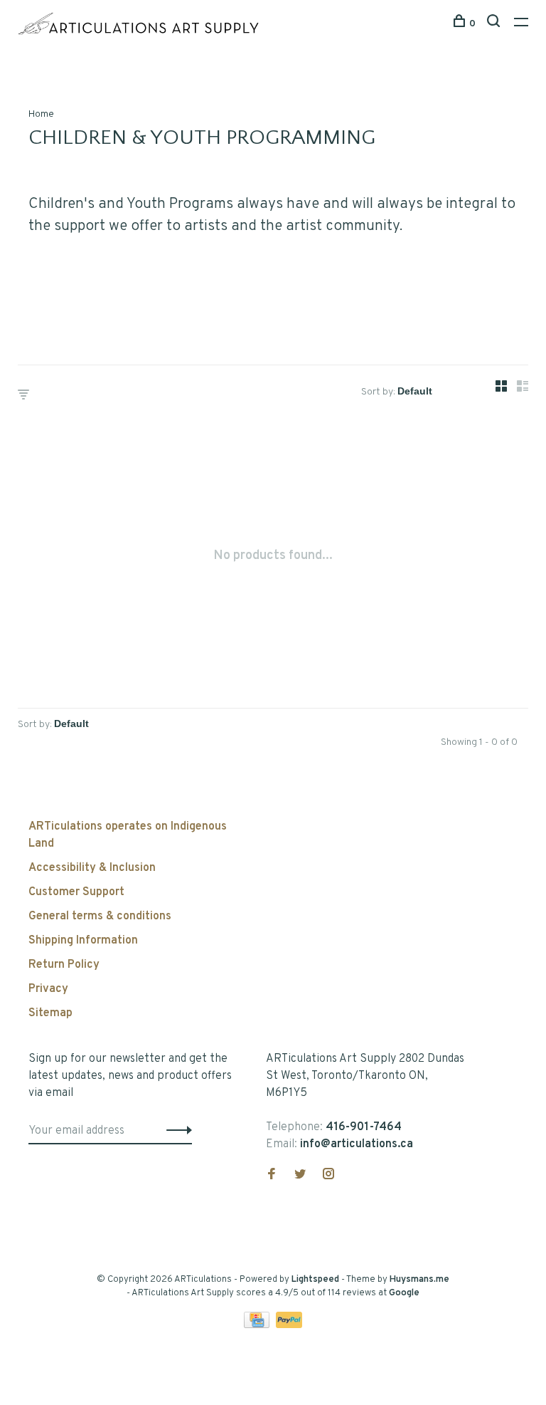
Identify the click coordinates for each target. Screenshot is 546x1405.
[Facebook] (271, 1176)
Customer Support (76, 892)
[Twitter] (300, 1176)
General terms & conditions (99, 916)
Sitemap (50, 1013)
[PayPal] (289, 1325)
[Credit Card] (258, 1325)
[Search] (495, 24)
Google (404, 1293)
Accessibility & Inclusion (92, 868)
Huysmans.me (419, 1279)
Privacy (48, 989)
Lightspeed (315, 1279)
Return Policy (64, 965)
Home (41, 114)
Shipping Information (83, 941)
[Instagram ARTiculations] (328, 1176)
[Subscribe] (175, 1131)
